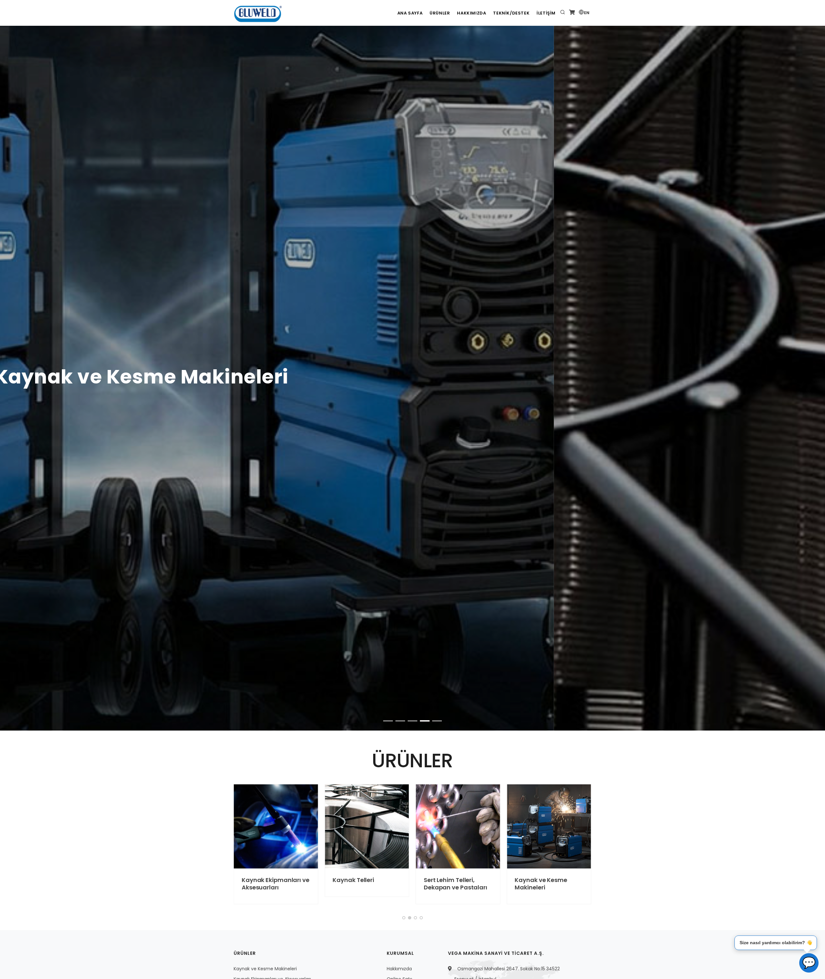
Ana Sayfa (409, 13)
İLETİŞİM (546, 13)
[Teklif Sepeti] (572, 13)
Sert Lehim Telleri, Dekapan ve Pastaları (410, 883)
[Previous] (12, 277)
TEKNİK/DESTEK (511, 13)
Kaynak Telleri (308, 880)
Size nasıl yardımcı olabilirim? (776, 942)
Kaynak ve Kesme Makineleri (496, 883)
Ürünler (440, 13)
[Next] (812, 277)
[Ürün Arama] (562, 13)
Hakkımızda (471, 13)
